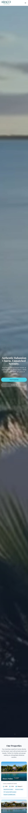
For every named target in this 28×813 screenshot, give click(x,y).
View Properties (14, 379)
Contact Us (14, 385)
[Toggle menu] (25, 2)
